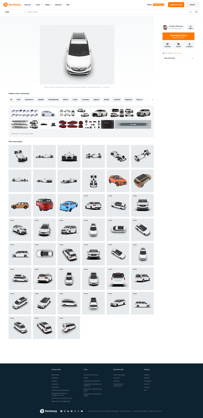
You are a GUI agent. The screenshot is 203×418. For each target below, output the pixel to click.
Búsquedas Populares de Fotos (93, 390)
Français (147, 387)
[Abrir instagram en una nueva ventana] (65, 411)
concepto (85, 99)
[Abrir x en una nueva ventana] (78, 411)
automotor (29, 99)
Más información (169, 58)
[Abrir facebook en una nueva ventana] (61, 411)
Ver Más (133, 124)
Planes (149, 5)
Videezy (54, 381)
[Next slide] (150, 99)
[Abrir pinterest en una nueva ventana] (71, 411)
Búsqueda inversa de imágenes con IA (59, 394)
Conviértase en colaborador (118, 385)
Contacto (116, 378)
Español (147, 378)
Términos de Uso (126, 411)
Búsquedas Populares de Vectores (93, 385)
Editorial (58, 5)
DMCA (86, 378)
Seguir (191, 28)
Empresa (55, 384)
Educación (55, 387)
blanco (65, 99)
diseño (106, 99)
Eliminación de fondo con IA (62, 398)
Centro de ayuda (119, 375)
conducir (117, 99)
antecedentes (53, 99)
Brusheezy (55, 375)
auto (18, 99)
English (146, 375)
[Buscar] (190, 12)
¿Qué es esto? (178, 53)
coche (75, 99)
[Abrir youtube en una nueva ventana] (82, 411)
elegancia (128, 99)
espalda (41, 99)
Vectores (27, 5)
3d (11, 99)
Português (147, 381)
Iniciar (192, 5)
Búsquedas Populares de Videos (93, 395)
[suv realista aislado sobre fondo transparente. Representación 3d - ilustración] (118, 180)
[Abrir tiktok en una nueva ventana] (75, 411)
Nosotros (116, 381)
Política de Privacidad (140, 411)
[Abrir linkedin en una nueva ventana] (68, 411)
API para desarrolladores (60, 390)
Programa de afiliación (92, 381)
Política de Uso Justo (154, 411)
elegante (140, 99)
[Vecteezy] (12, 5)
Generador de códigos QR (61, 401)
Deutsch (147, 384)
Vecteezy (55, 378)
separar (96, 99)
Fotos (38, 5)
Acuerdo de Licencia (91, 375)
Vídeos (47, 5)
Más (67, 5)
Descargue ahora (178, 36)
